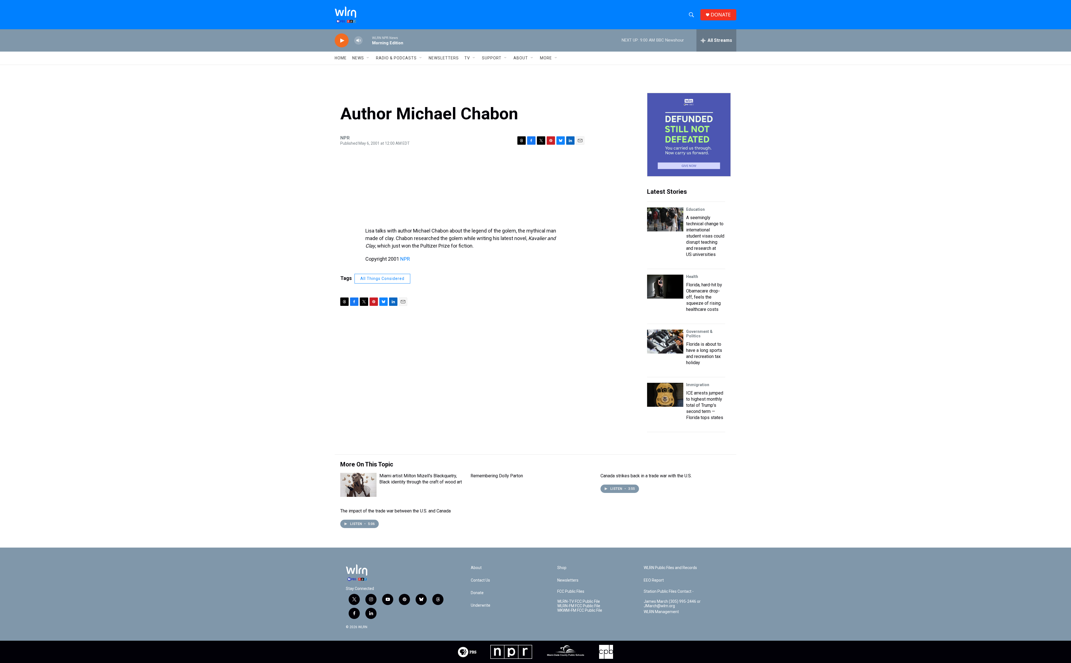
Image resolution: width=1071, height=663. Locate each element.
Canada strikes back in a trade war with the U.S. (646, 475)
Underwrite (480, 605)
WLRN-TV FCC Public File (578, 601)
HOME (341, 58)
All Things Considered (382, 278)
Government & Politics (699, 333)
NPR (405, 259)
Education (695, 209)
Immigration (697, 385)
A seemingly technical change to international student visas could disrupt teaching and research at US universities (705, 236)
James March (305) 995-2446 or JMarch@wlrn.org (672, 603)
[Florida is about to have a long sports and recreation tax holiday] (665, 342)
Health (692, 276)
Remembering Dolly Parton (497, 475)
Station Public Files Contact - (669, 591)
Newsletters (444, 58)
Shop (561, 568)
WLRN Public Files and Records (670, 568)
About (520, 58)
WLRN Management (661, 612)
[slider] (367, 40)
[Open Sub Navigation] (368, 58)
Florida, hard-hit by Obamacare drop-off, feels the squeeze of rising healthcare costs (704, 297)
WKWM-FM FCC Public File (579, 610)
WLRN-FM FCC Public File (578, 606)
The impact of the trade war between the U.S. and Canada (395, 511)
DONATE (721, 15)
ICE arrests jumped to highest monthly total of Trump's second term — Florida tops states (704, 405)
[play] (341, 40)
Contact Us (480, 580)
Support (491, 58)
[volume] (358, 40)
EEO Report (654, 580)
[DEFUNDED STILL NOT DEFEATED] (688, 134)
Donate (477, 593)
